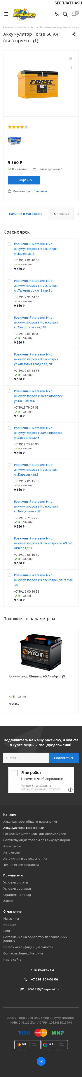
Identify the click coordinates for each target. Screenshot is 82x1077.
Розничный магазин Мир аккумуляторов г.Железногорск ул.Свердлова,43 (38, 433)
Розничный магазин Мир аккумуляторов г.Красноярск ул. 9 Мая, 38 (43, 580)
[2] (14, 127)
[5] (26, 127)
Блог (6, 931)
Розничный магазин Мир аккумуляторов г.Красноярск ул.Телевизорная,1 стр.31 (36, 285)
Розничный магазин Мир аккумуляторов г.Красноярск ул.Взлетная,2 (36, 249)
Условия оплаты (15, 882)
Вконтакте (41, 1061)
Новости (9, 925)
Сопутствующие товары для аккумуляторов (36, 840)
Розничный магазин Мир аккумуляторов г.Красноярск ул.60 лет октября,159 (43, 543)
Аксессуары (12, 846)
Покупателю (13, 875)
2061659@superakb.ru (45, 989)
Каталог (9, 815)
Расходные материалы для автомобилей (34, 834)
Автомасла (11, 852)
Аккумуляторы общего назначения (30, 822)
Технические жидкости (21, 865)
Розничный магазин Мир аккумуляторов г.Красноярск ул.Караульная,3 (36, 469)
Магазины (11, 919)
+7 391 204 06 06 (44, 979)
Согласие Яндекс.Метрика (23, 953)
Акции (8, 901)
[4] (22, 127)
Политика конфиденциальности (28, 947)
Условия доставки (17, 889)
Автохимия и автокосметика (25, 859)
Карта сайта (12, 960)
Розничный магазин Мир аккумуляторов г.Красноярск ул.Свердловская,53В (36, 322)
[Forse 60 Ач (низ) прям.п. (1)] (41, 82)
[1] (10, 127)
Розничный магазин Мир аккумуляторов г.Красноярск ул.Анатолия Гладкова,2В (36, 359)
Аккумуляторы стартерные (23, 828)
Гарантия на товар (17, 895)
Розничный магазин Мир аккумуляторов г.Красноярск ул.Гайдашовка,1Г (36, 506)
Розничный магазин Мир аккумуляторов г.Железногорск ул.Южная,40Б (38, 396)
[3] (18, 127)
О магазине (12, 911)
